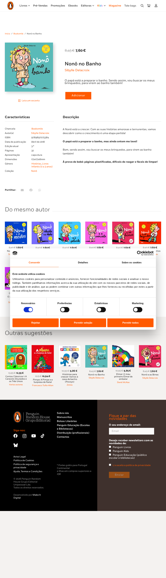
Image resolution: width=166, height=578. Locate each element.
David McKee (123, 382)
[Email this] (22, 190)
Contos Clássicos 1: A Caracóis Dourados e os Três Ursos (16, 379)
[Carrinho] (148, 5)
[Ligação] (157, 5)
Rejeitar (35, 322)
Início (7, 34)
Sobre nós (63, 413)
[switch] (64, 309)
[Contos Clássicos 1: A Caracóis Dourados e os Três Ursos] (16, 347)
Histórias (36, 163)
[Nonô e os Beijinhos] (150, 223)
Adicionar (78, 95)
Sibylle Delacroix (77, 70)
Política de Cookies (23, 460)
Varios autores (16, 384)
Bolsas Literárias (67, 421)
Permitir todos (130, 322)
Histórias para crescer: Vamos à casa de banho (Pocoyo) (69, 378)
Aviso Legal (19, 456)
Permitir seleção (83, 322)
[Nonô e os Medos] (16, 223)
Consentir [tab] (34, 262)
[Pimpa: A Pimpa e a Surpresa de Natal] (43, 347)
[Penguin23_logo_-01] (10, 5)
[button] (142, 6)
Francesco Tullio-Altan (42, 385)
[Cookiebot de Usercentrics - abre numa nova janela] (139, 253)
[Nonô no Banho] (96, 347)
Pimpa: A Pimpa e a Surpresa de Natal (43, 380)
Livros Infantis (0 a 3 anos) (42, 165)
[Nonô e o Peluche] (70, 223)
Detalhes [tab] (83, 262)
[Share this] (31, 190)
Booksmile (18, 34)
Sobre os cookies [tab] (132, 262)
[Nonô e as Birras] (123, 223)
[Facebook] (15, 436)
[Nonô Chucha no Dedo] (43, 223)
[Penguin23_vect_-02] (66, 455)
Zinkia (69, 385)
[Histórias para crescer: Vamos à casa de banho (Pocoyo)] (70, 347)
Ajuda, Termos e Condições (27, 471)
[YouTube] (33, 436)
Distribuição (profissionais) (73, 432)
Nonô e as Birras (150, 374)
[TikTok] (42, 436)
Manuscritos (64, 417)
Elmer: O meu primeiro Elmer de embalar (123, 377)
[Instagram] (24, 436)
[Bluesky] (15, 445)
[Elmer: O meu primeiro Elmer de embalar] (123, 347)
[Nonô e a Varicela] (96, 223)
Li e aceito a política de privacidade (132, 465)
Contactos (63, 436)
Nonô (34, 171)
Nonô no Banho (96, 374)
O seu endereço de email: (125, 424)
